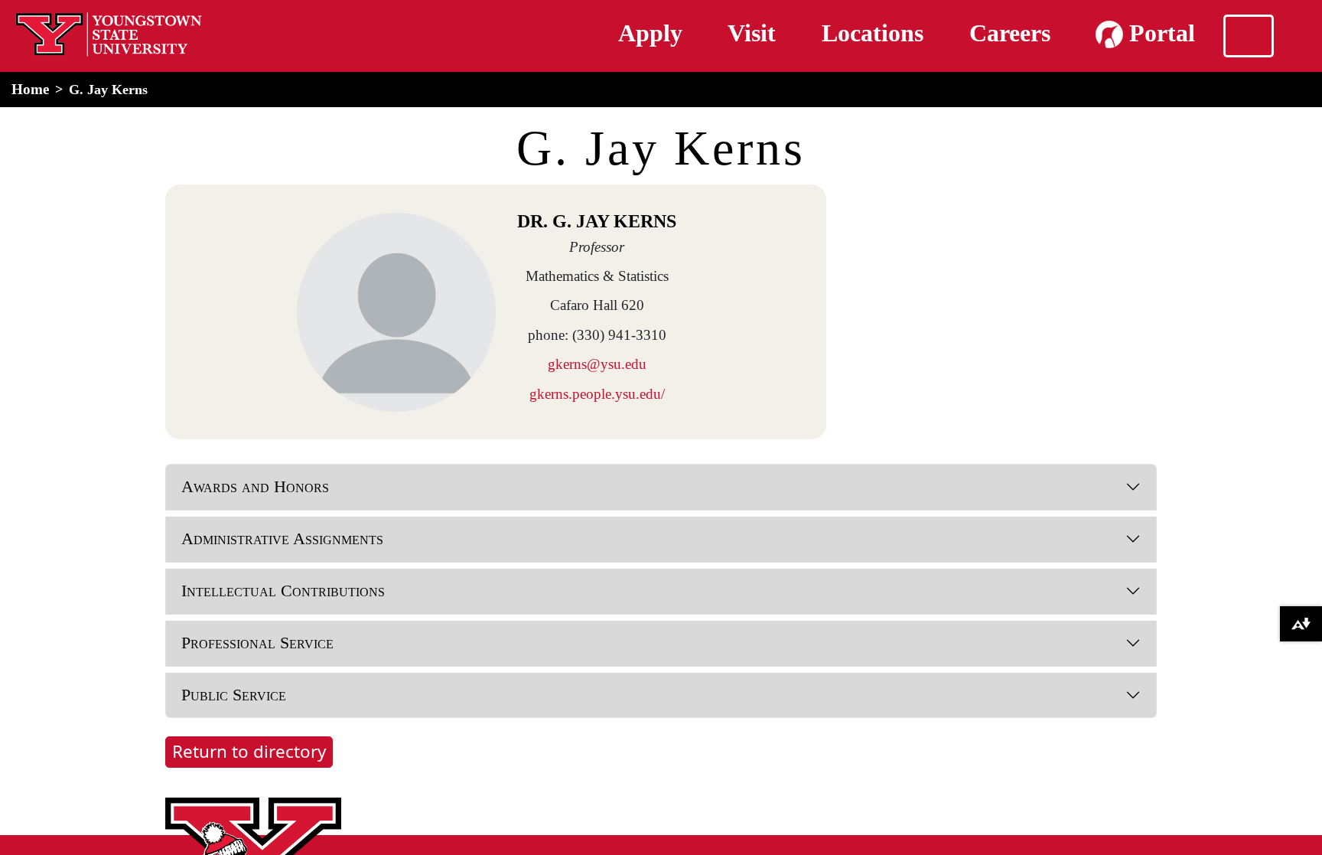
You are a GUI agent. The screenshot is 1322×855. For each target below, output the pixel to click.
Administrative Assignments (282, 538)
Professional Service (257, 642)
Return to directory (249, 751)
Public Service (233, 694)
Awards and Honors (255, 486)
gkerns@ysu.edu (597, 364)
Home (30, 89)
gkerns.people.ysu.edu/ (597, 394)
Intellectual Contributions (283, 590)
